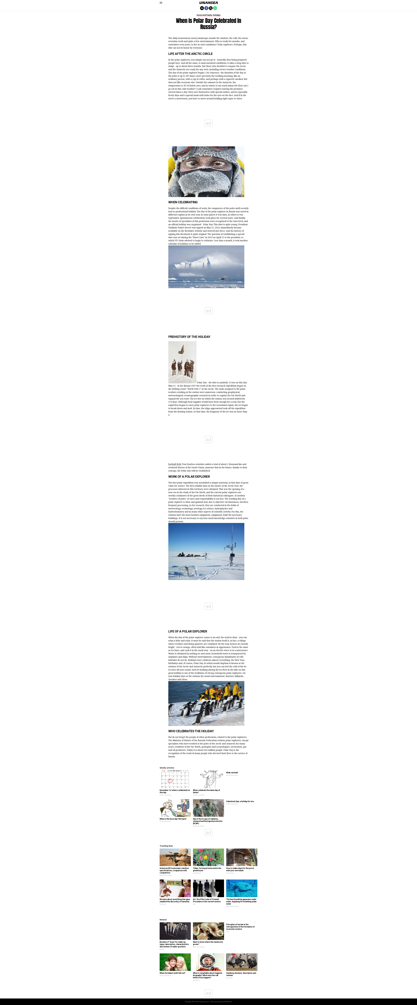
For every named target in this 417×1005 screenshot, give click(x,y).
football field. (174, 464)
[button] (161, 2)
